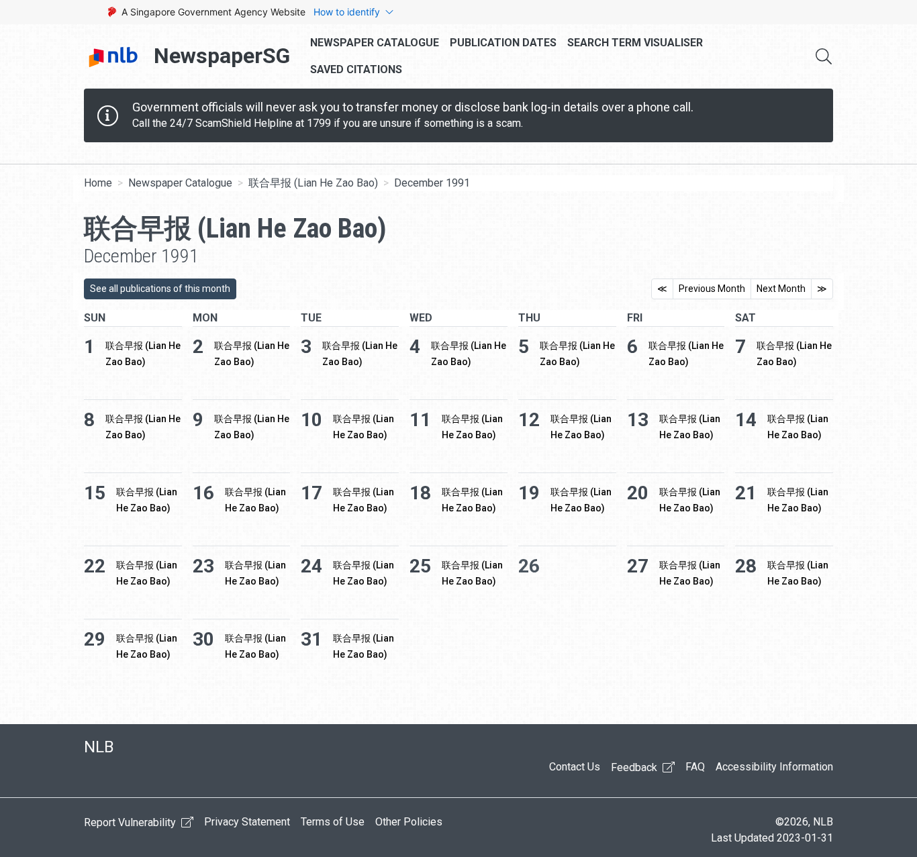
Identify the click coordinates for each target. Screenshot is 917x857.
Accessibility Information (774, 766)
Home (98, 183)
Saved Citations (356, 69)
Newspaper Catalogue (374, 42)
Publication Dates (503, 42)
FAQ (695, 766)
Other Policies (408, 821)
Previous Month (712, 288)
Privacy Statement (247, 821)
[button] (823, 56)
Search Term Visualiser (635, 42)
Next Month (781, 288)
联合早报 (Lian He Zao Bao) (313, 183)
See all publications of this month (160, 288)
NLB (99, 747)
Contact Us (574, 766)
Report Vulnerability (131, 822)
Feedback (635, 767)
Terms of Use (333, 821)
